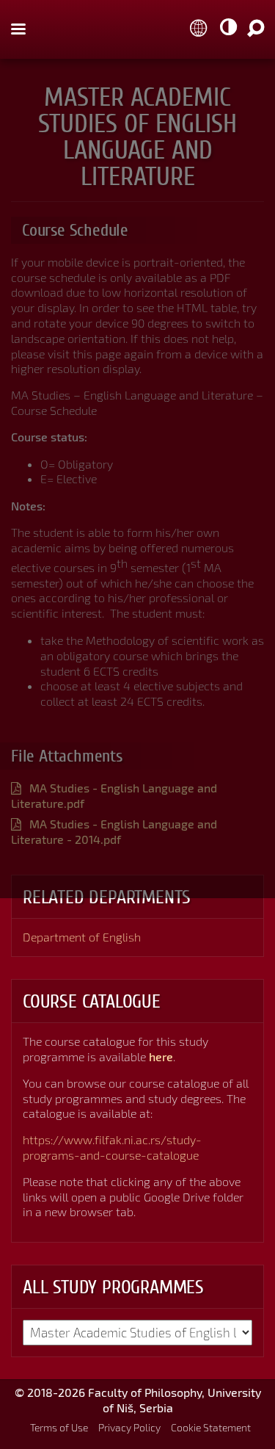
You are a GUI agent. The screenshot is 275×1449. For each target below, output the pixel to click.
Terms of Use (59, 1427)
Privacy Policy (129, 1427)
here (161, 1056)
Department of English (82, 937)
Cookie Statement (211, 1427)
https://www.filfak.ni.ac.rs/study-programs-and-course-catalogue (112, 1147)
